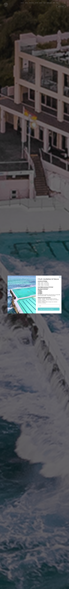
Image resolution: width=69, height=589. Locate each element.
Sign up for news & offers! (47, 309)
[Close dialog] (60, 277)
